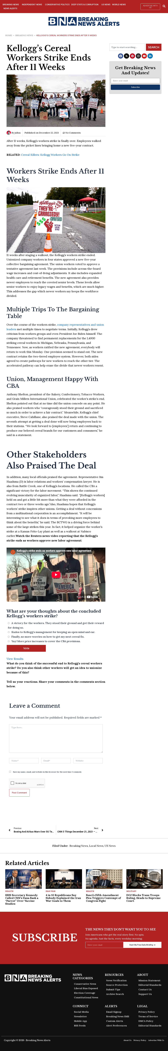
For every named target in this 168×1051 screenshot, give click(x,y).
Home (8, 35)
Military (131, 891)
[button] (150, 6)
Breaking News (11, 4)
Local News (96, 845)
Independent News (32, 4)
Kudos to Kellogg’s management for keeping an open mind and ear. (53, 632)
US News (105, 4)
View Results (15, 659)
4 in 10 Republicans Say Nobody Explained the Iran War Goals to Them (63, 897)
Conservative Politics (57, 4)
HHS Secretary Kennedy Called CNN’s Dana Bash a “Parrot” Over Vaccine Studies (21, 899)
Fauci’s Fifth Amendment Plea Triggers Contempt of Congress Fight (103, 897)
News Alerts (10, 8)
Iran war (50, 891)
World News (119, 4)
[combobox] (127, 47)
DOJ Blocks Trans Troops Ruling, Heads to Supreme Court (143, 897)
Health (9, 891)
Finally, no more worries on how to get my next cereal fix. (47, 636)
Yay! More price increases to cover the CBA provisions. (46, 641)
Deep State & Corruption (84, 4)
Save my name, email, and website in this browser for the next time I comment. (47, 772)
